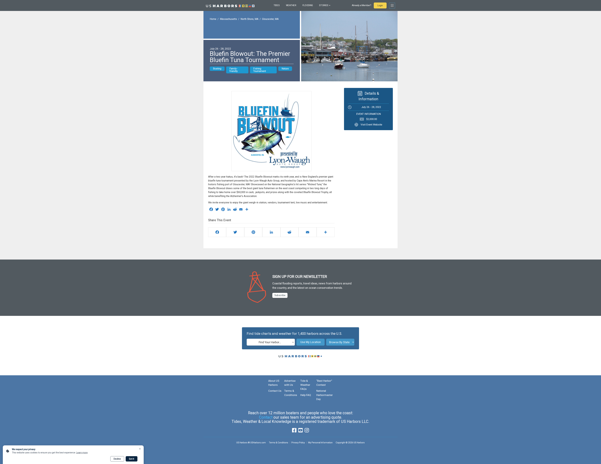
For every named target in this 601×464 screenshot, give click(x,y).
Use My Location (310, 342)
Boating (217, 68)
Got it (131, 459)
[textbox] (271, 342)
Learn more (82, 452)
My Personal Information (320, 442)
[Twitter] (235, 232)
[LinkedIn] (271, 232)
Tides (277, 5)
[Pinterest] (253, 232)
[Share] (326, 232)
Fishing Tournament (259, 70)
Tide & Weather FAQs (305, 385)
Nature (285, 68)
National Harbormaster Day (324, 395)
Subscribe (279, 295)
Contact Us (274, 390)
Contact (265, 417)
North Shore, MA (249, 19)
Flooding (308, 5)
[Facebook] (217, 232)
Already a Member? (361, 5)
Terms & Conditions (278, 442)
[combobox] (271, 342)
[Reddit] (289, 232)
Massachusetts (228, 19)
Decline (117, 459)
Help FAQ (305, 395)
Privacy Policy (298, 442)
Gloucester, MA (270, 19)
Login (380, 5)
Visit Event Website (371, 124)
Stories (323, 5)
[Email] (307, 232)
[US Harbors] (230, 5)
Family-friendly (233, 70)
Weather (291, 5)
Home (213, 19)
